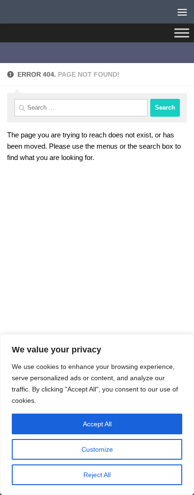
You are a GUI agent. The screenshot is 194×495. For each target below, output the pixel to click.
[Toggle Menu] (181, 32)
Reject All (97, 475)
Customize (97, 449)
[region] (97, 414)
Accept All (97, 424)
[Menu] (182, 12)
